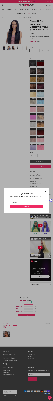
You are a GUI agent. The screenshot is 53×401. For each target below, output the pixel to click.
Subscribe (26, 206)
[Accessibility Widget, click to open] (50, 200)
